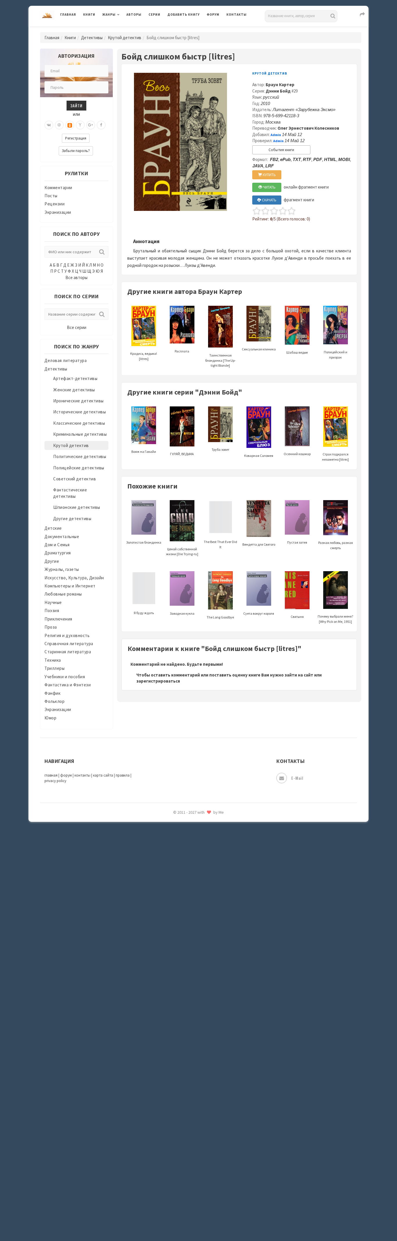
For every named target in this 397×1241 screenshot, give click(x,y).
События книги (281, 149)
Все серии (76, 327)
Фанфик (52, 693)
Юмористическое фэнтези (194, 1054)
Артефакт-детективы (75, 378)
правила (123, 775)
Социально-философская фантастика (206, 886)
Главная (68, 14)
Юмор (50, 718)
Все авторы (76, 277)
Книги (89, 14)
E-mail (297, 778)
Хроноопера (180, 976)
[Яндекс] (80, 125)
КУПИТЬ (269, 174)
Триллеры (54, 668)
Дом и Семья (57, 544)
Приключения (58, 619)
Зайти (76, 105)
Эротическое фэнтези (190, 1028)
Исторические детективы (79, 412)
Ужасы (174, 938)
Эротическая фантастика (193, 1015)
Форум (213, 14)
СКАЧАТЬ (268, 200)
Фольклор (54, 701)
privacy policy (55, 780)
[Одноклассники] (69, 125)
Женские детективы (74, 389)
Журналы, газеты (61, 569)
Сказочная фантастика (191, 834)
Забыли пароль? (76, 150)
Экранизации (57, 212)
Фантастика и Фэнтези (67, 685)
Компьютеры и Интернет (70, 586)
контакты (82, 775)
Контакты (236, 14)
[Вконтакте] (48, 125)
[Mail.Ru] (59, 125)
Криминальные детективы (80, 434)
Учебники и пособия (64, 676)
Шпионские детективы (76, 507)
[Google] (90, 125)
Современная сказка (188, 873)
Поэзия (51, 610)
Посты (51, 195)
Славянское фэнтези (189, 847)
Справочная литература (68, 643)
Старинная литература (67, 651)
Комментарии (58, 187)
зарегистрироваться (158, 681)
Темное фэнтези (184, 912)
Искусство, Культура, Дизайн (74, 577)
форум (66, 775)
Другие (51, 561)
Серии (154, 14)
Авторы (134, 14)
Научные (53, 602)
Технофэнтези (182, 925)
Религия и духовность (67, 635)
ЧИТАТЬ (269, 187)
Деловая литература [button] (123, 30)
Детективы (92, 37)
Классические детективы (79, 423)
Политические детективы (79, 456)
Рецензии (54, 204)
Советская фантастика (191, 860)
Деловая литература (188, 30)
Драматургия (57, 553)
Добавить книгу (183, 14)
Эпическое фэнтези (188, 1003)
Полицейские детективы (78, 468)
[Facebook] (101, 125)
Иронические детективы (78, 401)
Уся (171, 951)
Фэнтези (176, 964)
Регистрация (75, 138)
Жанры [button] (109, 14)
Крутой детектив (124, 37)
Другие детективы (72, 518)
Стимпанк (178, 899)
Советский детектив (74, 479)
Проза (50, 627)
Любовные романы (63, 594)
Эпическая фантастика (191, 989)
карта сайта (103, 775)
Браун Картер (280, 84)
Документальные (61, 536)
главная (51, 775)
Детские (53, 528)
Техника (52, 660)
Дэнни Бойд (278, 91)
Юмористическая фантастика (198, 1041)
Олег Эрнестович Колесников (308, 128)
